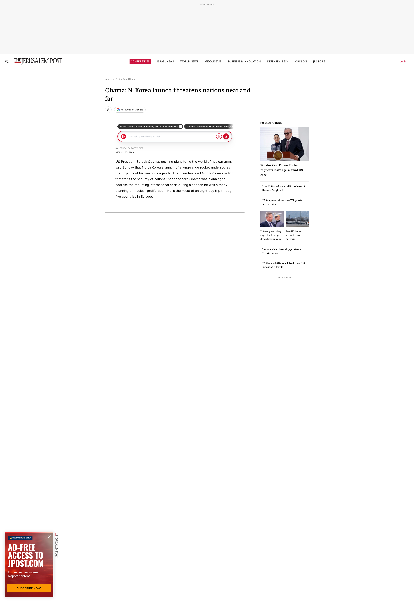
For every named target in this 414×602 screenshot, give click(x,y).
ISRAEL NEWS (165, 61)
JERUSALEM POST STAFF (130, 148)
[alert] (29, 564)
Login (403, 61)
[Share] (108, 109)
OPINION (301, 61)
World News (129, 79)
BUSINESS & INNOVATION (244, 61)
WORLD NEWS (189, 61)
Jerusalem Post (112, 79)
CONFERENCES (140, 61)
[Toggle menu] (7, 61)
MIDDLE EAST (213, 61)
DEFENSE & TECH (278, 61)
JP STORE (319, 61)
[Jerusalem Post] (36, 61)
